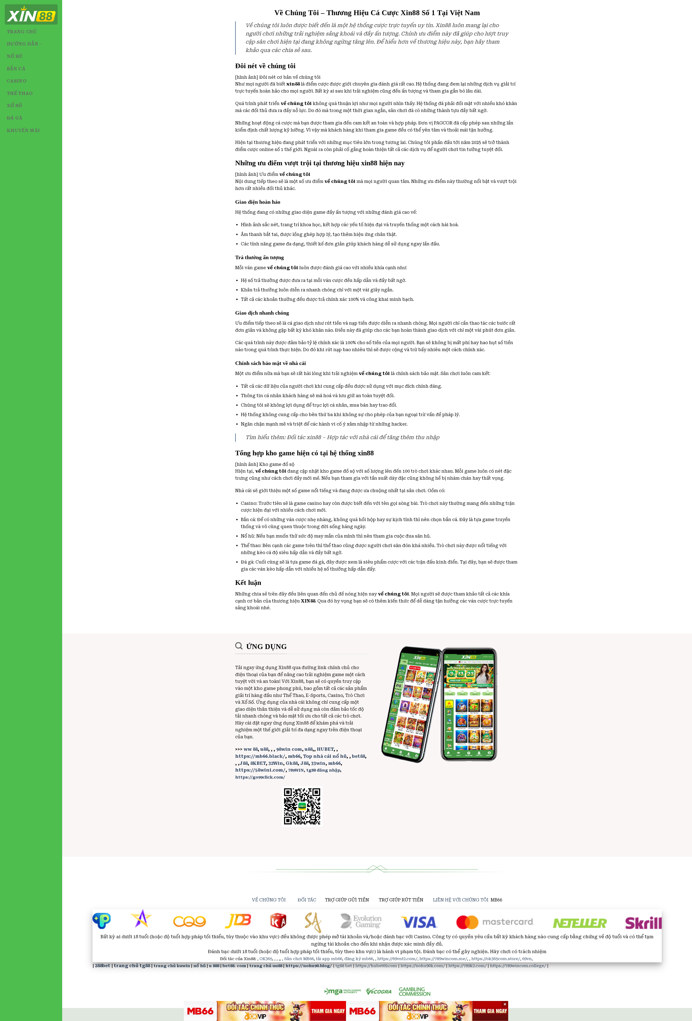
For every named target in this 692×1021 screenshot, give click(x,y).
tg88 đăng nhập (323, 770)
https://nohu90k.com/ (423, 966)
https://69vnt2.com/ (397, 959)
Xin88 (284, 667)
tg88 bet (343, 966)
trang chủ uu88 (265, 966)
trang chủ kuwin (172, 966)
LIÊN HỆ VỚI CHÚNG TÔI (460, 900)
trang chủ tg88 (132, 965)
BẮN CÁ (16, 68)
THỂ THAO (20, 93)
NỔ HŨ (15, 56)
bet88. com (234, 966)
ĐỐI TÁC (307, 900)
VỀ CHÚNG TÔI (269, 900)
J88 (243, 763)
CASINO (16, 81)
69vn (527, 959)
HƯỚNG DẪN (22, 44)
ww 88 (251, 749)
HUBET (325, 749)
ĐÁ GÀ (15, 118)
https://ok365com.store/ (495, 959)
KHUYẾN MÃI (23, 130)
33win (318, 763)
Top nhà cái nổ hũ (325, 756)
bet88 (358, 756)
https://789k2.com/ (467, 966)
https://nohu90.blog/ (308, 966)
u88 (264, 749)
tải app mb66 (329, 959)
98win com (289, 749)
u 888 (214, 966)
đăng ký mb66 (358, 959)
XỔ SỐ (14, 105)
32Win (275, 763)
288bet (102, 965)
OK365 (266, 959)
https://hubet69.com (376, 966)
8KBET (258, 763)
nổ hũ (199, 966)
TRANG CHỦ (22, 31)
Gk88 (292, 763)
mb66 (294, 756)
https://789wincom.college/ (518, 966)
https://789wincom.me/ (443, 959)
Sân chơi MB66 (299, 959)
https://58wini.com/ (260, 770)
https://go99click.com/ (260, 777)
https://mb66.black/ (260, 756)
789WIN (296, 770)
